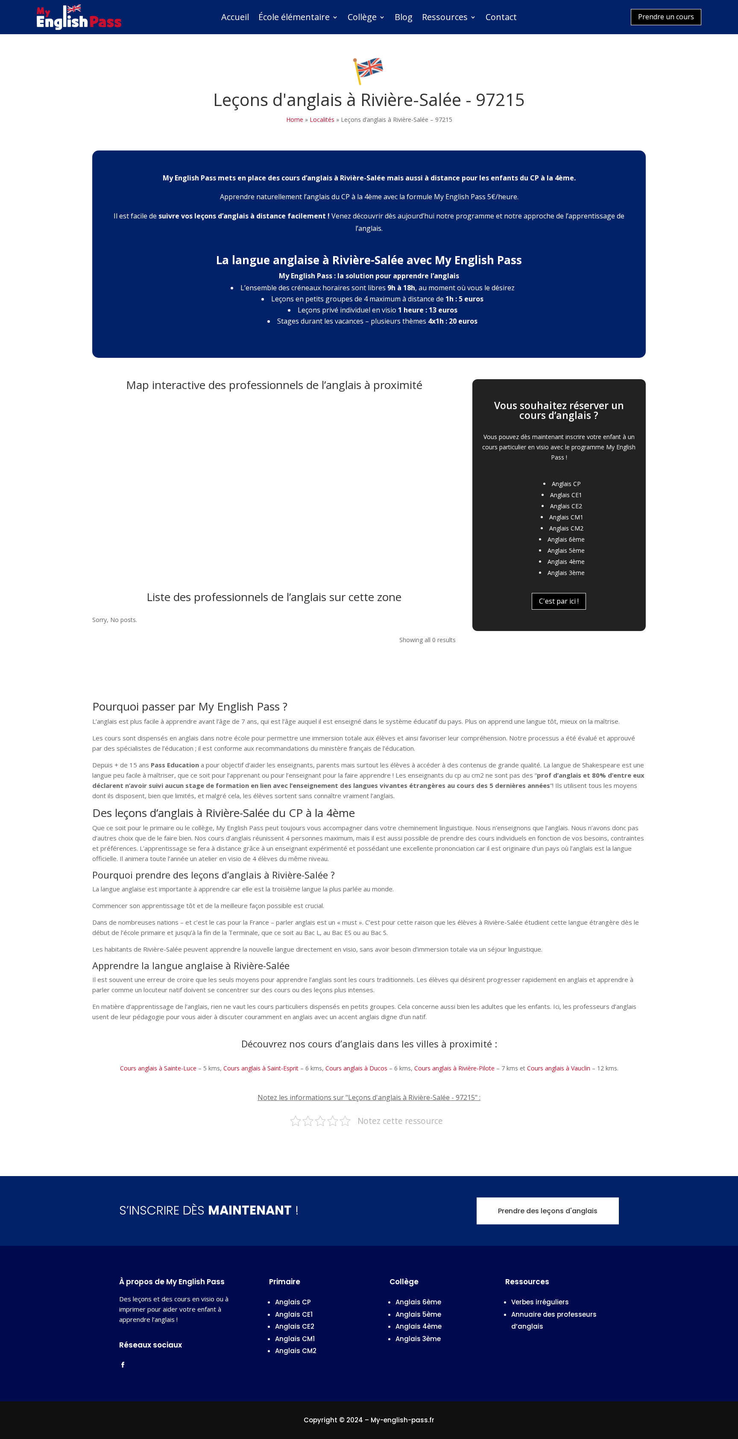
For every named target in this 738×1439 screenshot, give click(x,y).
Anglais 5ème (566, 550)
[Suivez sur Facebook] (122, 1365)
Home (294, 119)
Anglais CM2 (566, 528)
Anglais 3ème (566, 573)
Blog (404, 18)
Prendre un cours (666, 16)
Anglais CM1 (566, 517)
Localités (322, 119)
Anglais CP (566, 484)
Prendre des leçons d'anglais (547, 1211)
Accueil (235, 18)
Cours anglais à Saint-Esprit (261, 1068)
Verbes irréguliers (540, 1301)
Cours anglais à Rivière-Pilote (454, 1068)
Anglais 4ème (566, 561)
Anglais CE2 (566, 506)
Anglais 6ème (566, 539)
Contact (501, 18)
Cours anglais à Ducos (356, 1068)
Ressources (445, 18)
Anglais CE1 (566, 495)
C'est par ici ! (559, 601)
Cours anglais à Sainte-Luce (158, 1068)
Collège (362, 18)
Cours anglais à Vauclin (558, 1068)
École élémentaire (294, 18)
